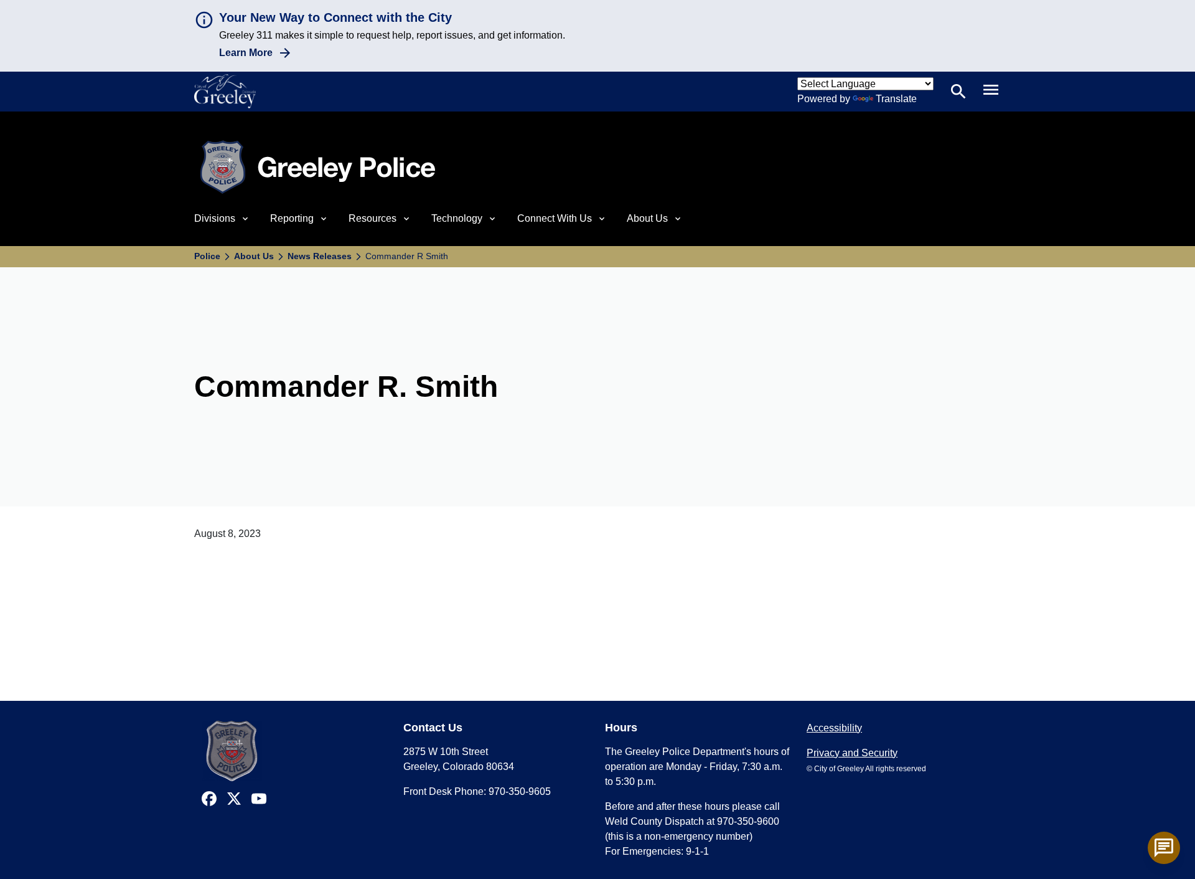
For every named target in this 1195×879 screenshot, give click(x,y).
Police (207, 256)
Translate (896, 98)
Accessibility (834, 728)
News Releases (320, 256)
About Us (254, 256)
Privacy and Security (852, 753)
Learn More (246, 52)
